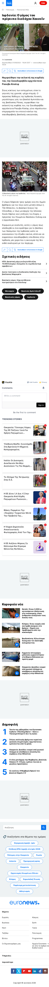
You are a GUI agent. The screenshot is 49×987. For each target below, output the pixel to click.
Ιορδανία (31, 297)
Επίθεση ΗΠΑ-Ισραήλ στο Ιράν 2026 (24, 849)
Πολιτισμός (10, 10)
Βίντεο (5, 938)
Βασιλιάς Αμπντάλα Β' (31, 291)
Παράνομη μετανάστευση (24, 885)
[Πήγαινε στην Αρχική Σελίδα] (9, 3)
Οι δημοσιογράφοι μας (11, 944)
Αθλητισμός (24, 891)
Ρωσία (39, 855)
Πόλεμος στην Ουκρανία (18, 855)
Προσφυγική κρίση (31, 861)
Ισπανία (12, 861)
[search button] (43, 827)
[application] (24, 37)
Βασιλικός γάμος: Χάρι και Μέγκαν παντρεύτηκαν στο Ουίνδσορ (16, 281)
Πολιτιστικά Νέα (23, 10)
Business (5, 923)
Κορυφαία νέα (12, 604)
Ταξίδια (5, 933)
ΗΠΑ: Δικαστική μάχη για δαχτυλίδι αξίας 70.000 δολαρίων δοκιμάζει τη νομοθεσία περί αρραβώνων (21, 263)
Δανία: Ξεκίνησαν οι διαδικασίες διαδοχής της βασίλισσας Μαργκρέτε (21, 273)
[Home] (3, 10)
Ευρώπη (5, 917)
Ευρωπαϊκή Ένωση (31, 879)
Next (4, 928)
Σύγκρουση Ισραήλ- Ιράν (24, 843)
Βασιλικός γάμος (12, 297)
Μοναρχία (9, 291)
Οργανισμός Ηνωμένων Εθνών (24, 873)
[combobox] (24, 827)
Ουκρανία (24, 867)
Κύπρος (12, 879)
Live (43, 3)
